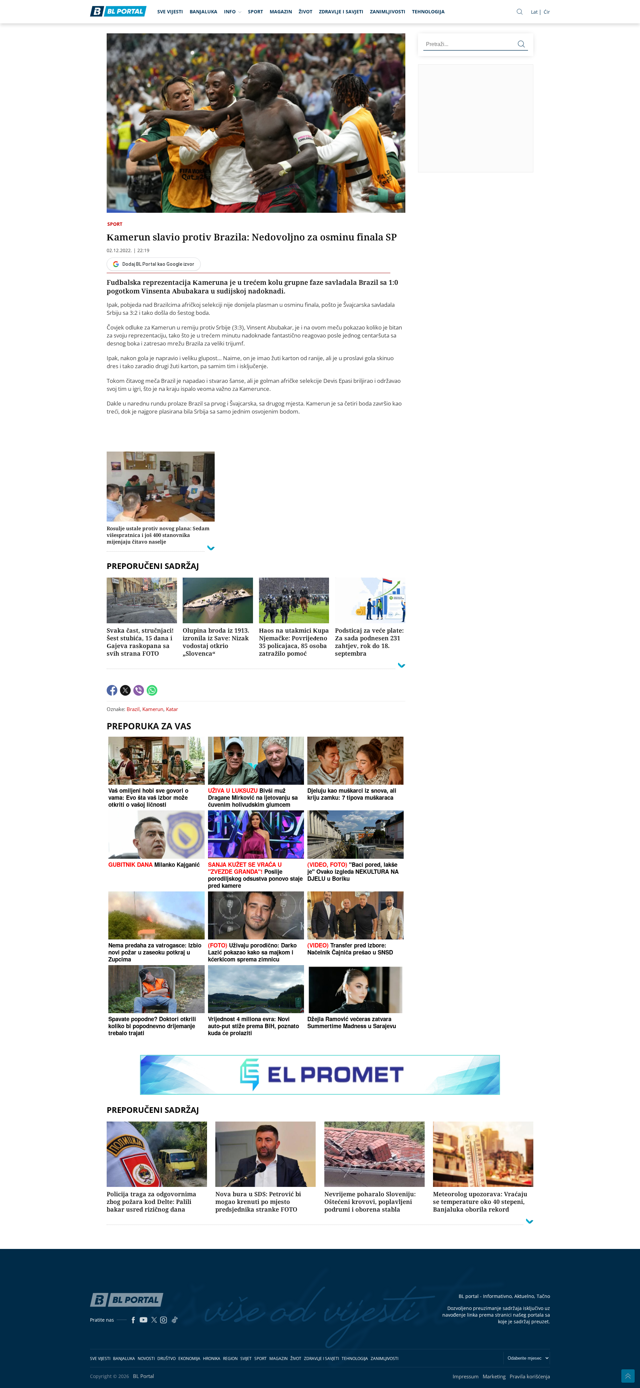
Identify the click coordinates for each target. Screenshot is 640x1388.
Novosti (146, 1358)
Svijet (246, 1358)
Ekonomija (189, 1358)
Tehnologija (428, 11)
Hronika (211, 1358)
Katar (172, 709)
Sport (255, 11)
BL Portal (143, 1376)
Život (305, 11)
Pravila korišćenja (530, 1376)
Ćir (547, 12)
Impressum (466, 1376)
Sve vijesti (170, 11)
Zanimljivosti (387, 11)
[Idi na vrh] (628, 1376)
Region (230, 1358)
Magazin (281, 11)
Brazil (133, 709)
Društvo (166, 1358)
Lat (534, 12)
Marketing (494, 1376)
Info (230, 11)
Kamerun (152, 709)
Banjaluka (203, 11)
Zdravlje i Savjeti (341, 11)
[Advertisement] (529, 118)
